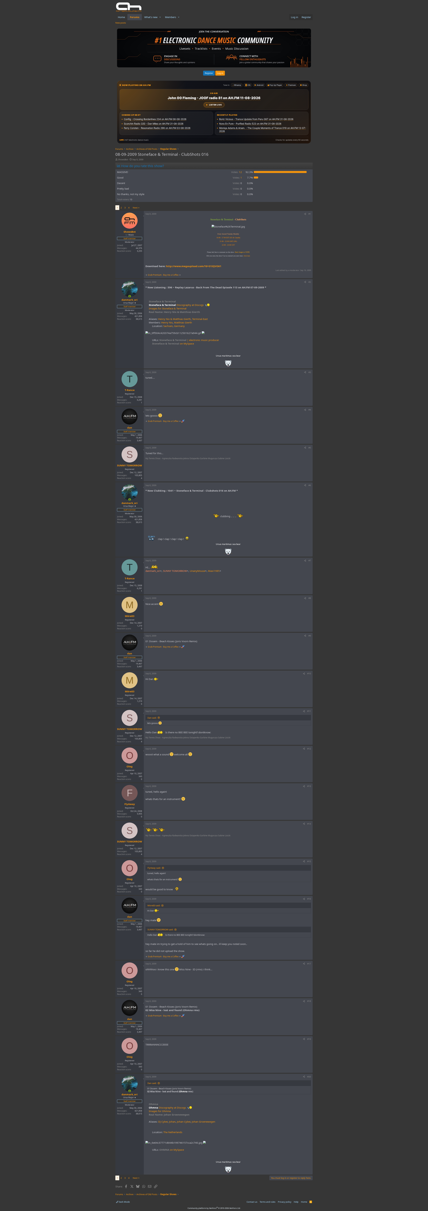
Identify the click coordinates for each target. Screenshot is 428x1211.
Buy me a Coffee (171, 274)
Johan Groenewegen (203, 1121)
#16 (309, 898)
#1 (309, 213)
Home (121, 17)
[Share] (305, 214)
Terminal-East (200, 319)
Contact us (252, 1201)
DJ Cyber (163, 1121)
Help (296, 1201)
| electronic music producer (189, 340)
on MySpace (173, 343)
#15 (309, 861)
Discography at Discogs (176, 305)
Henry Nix (167, 322)
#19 (309, 1039)
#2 (309, 282)
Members (170, 17)
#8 (309, 598)
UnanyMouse (197, 570)
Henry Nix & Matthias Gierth (174, 319)
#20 (309, 1076)
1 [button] (237, 177)
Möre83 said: (153, 905)
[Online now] (129, 296)
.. (228, 364)
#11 (309, 711)
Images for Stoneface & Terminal (167, 308)
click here (247, 256)
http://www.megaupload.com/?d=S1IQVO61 (193, 266)
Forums (134, 17)
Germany (179, 326)
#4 (309, 409)
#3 (309, 372)
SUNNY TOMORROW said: (160, 929)
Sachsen (168, 326)
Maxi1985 (214, 570)
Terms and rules (267, 1201)
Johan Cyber (183, 1121)
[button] (160, 17)
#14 (309, 823)
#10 (309, 673)
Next (135, 207)
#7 (309, 560)
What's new (150, 17)
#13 (309, 786)
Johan (172, 1121)
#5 (309, 447)
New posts (120, 22)
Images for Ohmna (160, 1111)
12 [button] (236, 172)
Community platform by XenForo (214, 1208)
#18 (309, 1001)
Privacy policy (284, 1201)
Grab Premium (155, 274)
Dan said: (151, 717)
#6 (309, 485)
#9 (309, 635)
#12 (309, 748)
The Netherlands (172, 1132)
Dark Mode (124, 1201)
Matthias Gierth (183, 322)
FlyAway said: (154, 867)
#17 (309, 963)
